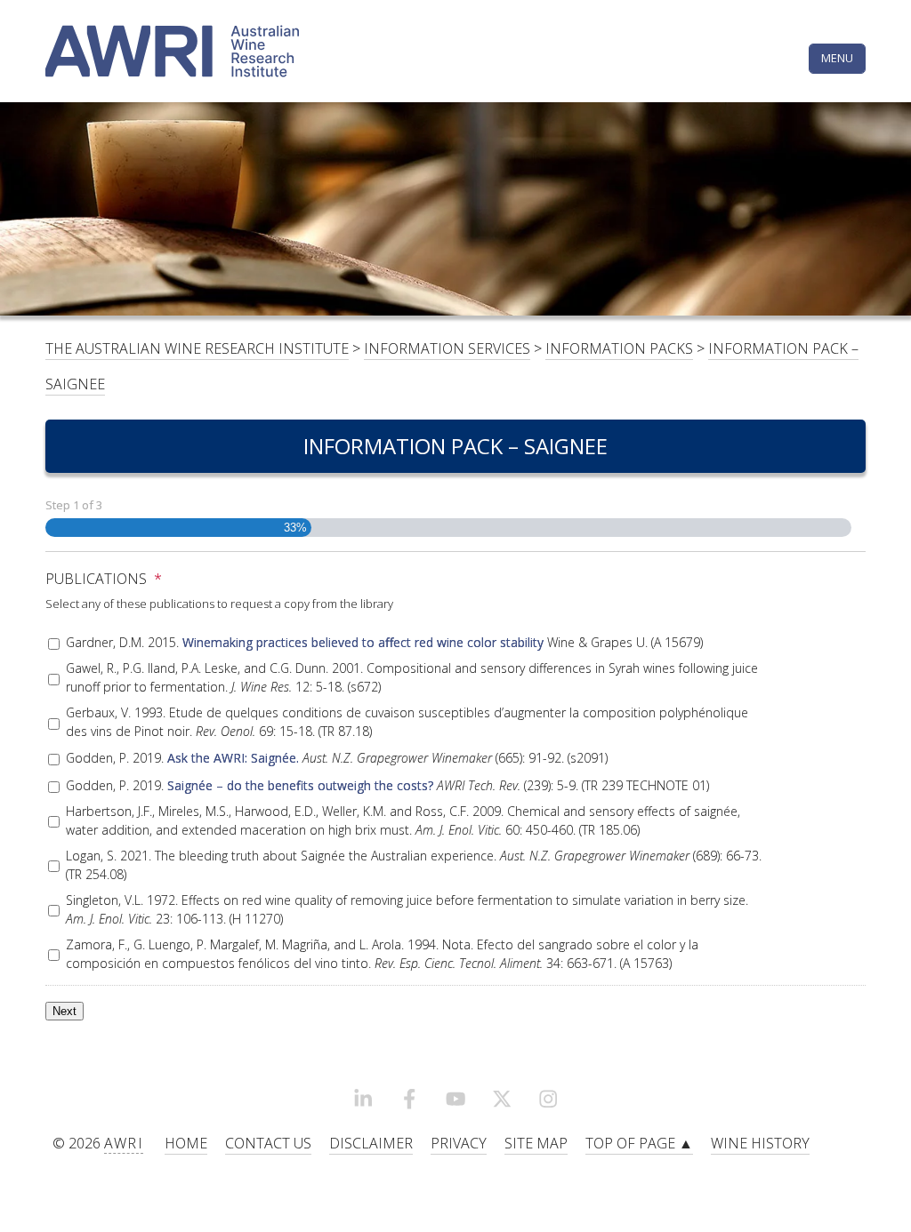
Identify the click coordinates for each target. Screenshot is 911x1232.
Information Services (447, 348)
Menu (837, 58)
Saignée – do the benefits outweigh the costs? (300, 785)
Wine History (760, 1143)
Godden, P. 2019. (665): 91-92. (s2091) (337, 757)
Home (186, 1143)
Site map (536, 1143)
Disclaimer (371, 1143)
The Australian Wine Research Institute (197, 348)
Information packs (619, 348)
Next (64, 1011)
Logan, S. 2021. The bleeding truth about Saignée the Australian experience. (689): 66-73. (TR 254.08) (414, 865)
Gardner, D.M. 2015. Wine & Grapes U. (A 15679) (384, 642)
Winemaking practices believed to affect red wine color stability (363, 642)
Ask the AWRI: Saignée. (233, 757)
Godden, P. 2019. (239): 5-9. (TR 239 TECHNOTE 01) (387, 785)
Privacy (459, 1143)
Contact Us (268, 1143)
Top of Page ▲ (639, 1143)
